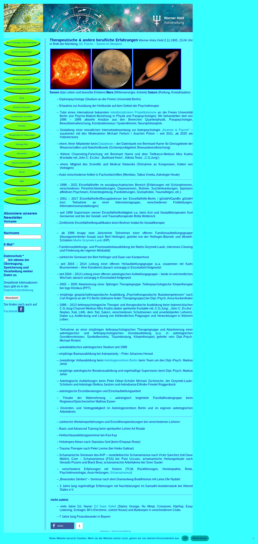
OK (185, 538)
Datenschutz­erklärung (18, 290)
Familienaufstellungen (22, 52)
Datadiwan (105, 143)
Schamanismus (120, 472)
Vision (22, 172)
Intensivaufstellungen (22, 163)
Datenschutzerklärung (121, 531)
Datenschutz (21, 200)
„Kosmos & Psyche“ (176, 130)
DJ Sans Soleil (105, 506)
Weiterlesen (199, 538)
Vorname (10, 221)
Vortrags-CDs (22, 144)
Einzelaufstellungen (22, 70)
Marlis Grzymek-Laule (88, 240)
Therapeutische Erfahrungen (22, 135)
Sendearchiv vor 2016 (22, 116)
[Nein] (253, 538)
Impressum (22, 190)
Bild (22, 181)
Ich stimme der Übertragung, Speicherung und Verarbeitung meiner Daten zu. (18, 267)
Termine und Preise (22, 79)
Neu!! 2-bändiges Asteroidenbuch (21, 43)
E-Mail (9, 244)
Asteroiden (22, 153)
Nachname (11, 233)
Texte (21, 98)
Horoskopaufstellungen (21, 61)
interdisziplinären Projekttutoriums (133, 112)
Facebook (11, 311)
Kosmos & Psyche (21, 107)
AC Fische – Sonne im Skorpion (100, 43)
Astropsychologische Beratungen (21, 89)
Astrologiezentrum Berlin (120, 360)
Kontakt (21, 126)
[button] (62, 525)
